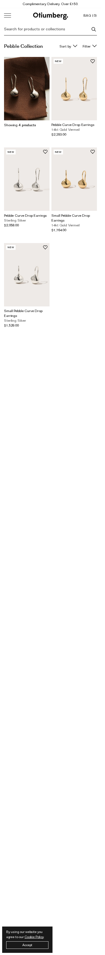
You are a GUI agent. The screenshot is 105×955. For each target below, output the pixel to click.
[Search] (94, 29)
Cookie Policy (34, 937)
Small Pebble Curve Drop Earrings (70, 217)
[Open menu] (7, 15)
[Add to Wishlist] (92, 61)
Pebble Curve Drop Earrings (72, 124)
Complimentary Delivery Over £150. (50, 4)
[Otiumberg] (50, 15)
